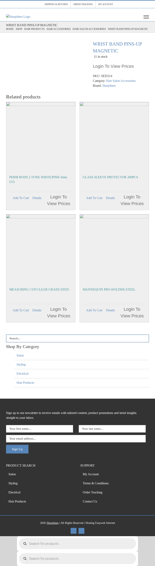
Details (36, 198)
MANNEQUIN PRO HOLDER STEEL (109, 289)
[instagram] (81, 531)
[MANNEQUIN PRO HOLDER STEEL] (114, 248)
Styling (21, 364)
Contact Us (90, 501)
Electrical (22, 373)
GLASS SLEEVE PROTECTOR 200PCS (110, 177)
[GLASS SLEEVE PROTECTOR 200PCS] (114, 136)
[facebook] (73, 531)
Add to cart (21, 198)
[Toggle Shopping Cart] (126, 17)
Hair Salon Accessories (121, 80)
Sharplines (109, 85)
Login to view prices (113, 66)
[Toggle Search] (135, 17)
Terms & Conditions (96, 483)
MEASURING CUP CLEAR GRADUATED (39, 289)
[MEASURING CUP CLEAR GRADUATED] (40, 248)
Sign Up (17, 449)
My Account (91, 474)
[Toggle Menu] (146, 17)
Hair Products (25, 382)
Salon (20, 355)
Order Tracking (92, 492)
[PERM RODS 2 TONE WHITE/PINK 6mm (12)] (40, 136)
